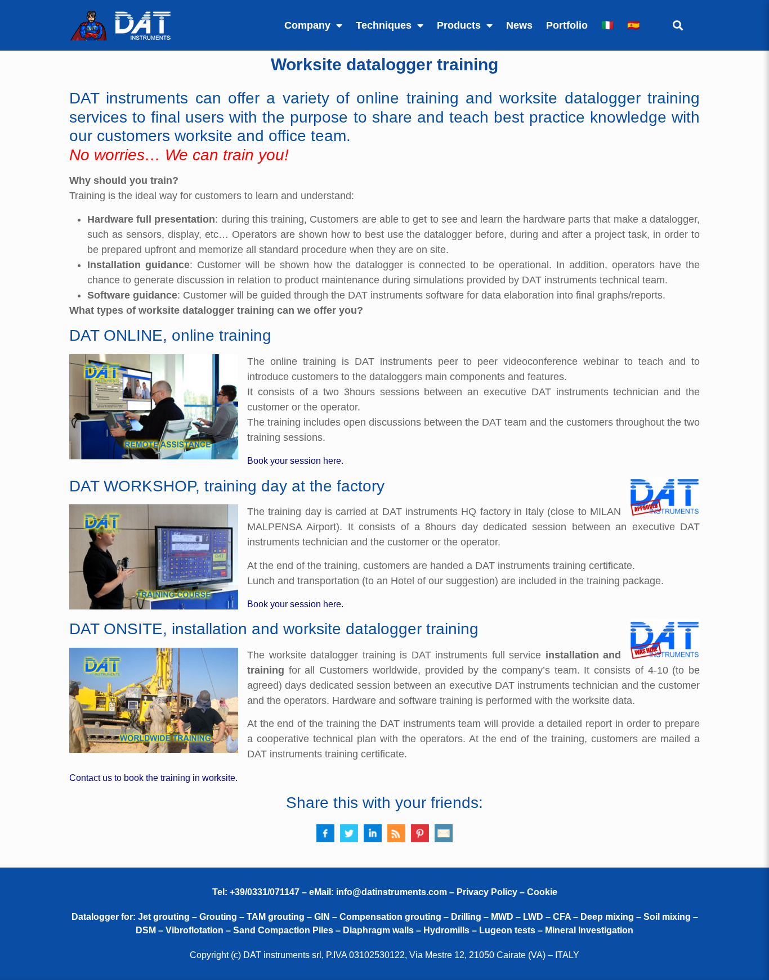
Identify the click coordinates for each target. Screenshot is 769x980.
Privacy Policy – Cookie (507, 892)
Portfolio (567, 25)
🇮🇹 (607, 25)
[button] (677, 25)
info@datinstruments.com (391, 892)
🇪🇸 (633, 25)
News (519, 25)
